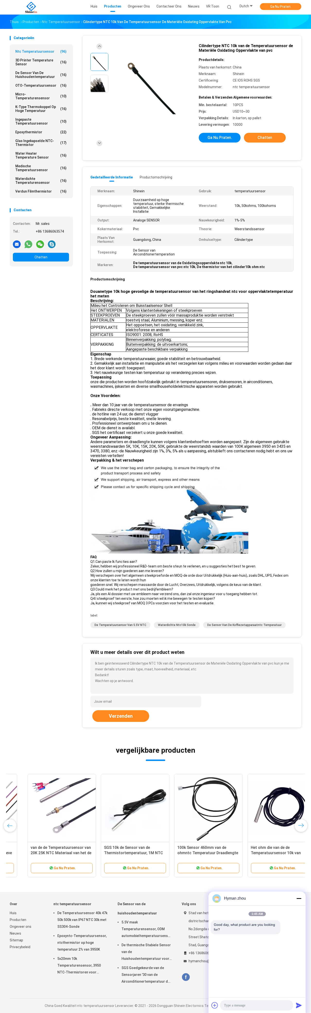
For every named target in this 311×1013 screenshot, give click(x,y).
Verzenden (121, 716)
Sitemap (16, 940)
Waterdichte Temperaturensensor (41, 181)
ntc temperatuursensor (41, 51)
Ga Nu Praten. (280, 6)
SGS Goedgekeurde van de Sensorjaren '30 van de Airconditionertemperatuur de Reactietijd (145, 975)
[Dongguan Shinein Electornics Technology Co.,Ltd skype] (52, 244)
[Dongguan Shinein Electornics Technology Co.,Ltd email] (17, 244)
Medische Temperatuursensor (41, 168)
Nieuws (15, 933)
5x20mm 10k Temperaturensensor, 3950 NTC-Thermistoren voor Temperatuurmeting (79, 966)
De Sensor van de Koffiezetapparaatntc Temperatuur (244, 625)
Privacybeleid (20, 947)
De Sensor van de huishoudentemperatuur (41, 75)
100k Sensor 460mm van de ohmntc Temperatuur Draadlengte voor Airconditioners (190, 853)
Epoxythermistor (41, 132)
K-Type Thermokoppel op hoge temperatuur (41, 109)
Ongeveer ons (20, 927)
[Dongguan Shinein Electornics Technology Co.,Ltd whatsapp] (28, 244)
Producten (18, 920)
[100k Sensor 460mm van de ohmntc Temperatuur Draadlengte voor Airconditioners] (191, 808)
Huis (13, 913)
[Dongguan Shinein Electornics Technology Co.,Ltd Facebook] (186, 977)
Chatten (41, 257)
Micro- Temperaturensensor (41, 96)
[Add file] (214, 1005)
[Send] (299, 1005)
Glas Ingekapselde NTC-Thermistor (41, 143)
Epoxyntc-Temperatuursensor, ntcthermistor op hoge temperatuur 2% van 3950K (82, 942)
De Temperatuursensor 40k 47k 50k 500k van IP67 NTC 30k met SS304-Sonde (82, 920)
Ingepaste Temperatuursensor (41, 121)
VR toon (212, 6)
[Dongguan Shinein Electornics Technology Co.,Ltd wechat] (40, 244)
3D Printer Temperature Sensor (41, 62)
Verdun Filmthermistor (41, 191)
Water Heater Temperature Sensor (41, 155)
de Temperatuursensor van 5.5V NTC (120, 625)
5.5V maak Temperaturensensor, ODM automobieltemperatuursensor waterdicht (146, 929)
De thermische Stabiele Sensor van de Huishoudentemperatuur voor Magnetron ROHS (146, 952)
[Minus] (299, 898)
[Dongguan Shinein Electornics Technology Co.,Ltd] (31, 7)
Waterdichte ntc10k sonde (177, 625)
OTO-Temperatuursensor (41, 85)
